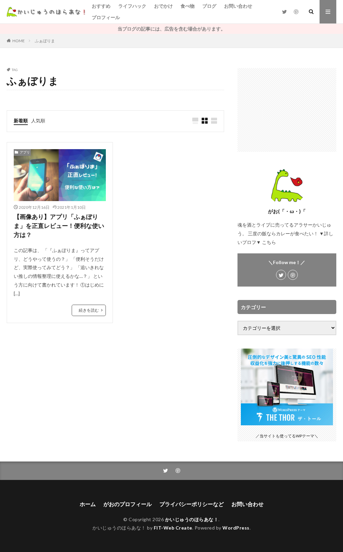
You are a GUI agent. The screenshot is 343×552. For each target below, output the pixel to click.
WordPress (236, 528)
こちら (269, 242)
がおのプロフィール (128, 504)
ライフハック (132, 6)
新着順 (21, 120)
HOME (18, 40)
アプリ (25, 152)
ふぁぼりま (45, 40)
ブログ (209, 6)
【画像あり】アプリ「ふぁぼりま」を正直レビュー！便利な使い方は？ (59, 225)
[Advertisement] (287, 110)
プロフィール (106, 17)
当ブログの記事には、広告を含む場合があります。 (171, 29)
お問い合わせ (238, 6)
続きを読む (89, 310)
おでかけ (163, 6)
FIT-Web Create (173, 528)
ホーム (88, 504)
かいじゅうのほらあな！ (192, 519)
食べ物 (188, 6)
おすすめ (101, 6)
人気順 (38, 120)
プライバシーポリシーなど (191, 504)
